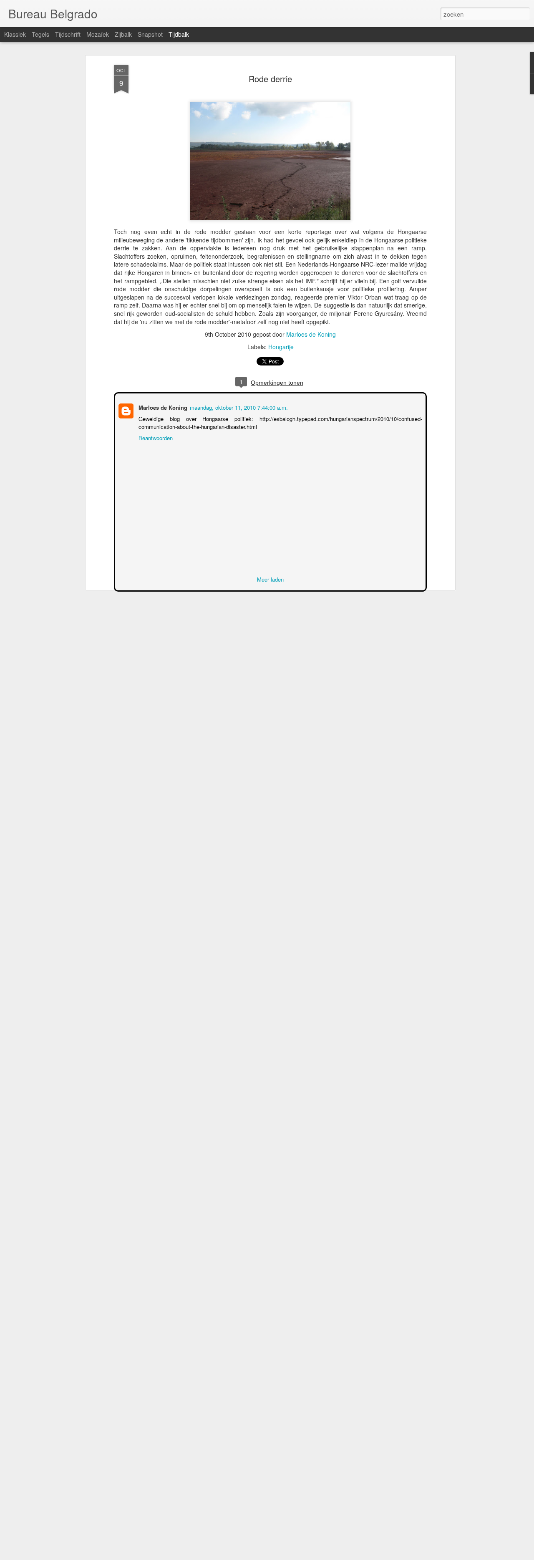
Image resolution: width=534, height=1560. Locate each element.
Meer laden (270, 578)
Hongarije (281, 347)
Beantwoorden (155, 437)
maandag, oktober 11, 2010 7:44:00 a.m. (238, 407)
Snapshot (150, 34)
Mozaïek (97, 34)
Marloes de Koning (311, 334)
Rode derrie (270, 79)
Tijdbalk (179, 34)
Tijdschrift (68, 34)
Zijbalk (123, 34)
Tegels (40, 34)
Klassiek (15, 34)
